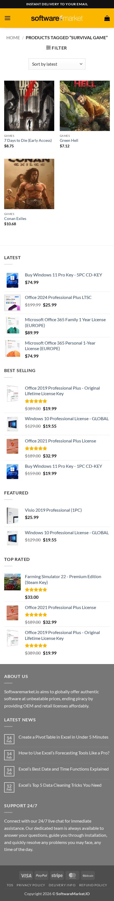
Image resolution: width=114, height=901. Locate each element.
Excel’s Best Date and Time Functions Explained (64, 768)
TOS (10, 885)
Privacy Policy (31, 885)
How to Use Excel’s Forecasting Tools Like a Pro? (64, 752)
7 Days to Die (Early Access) (28, 140)
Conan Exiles (15, 218)
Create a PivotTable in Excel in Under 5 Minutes (63, 736)
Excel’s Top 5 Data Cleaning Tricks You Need (60, 785)
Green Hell (69, 140)
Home (13, 37)
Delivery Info (62, 885)
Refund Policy (93, 885)
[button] (7, 18)
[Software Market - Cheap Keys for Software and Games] (57, 18)
